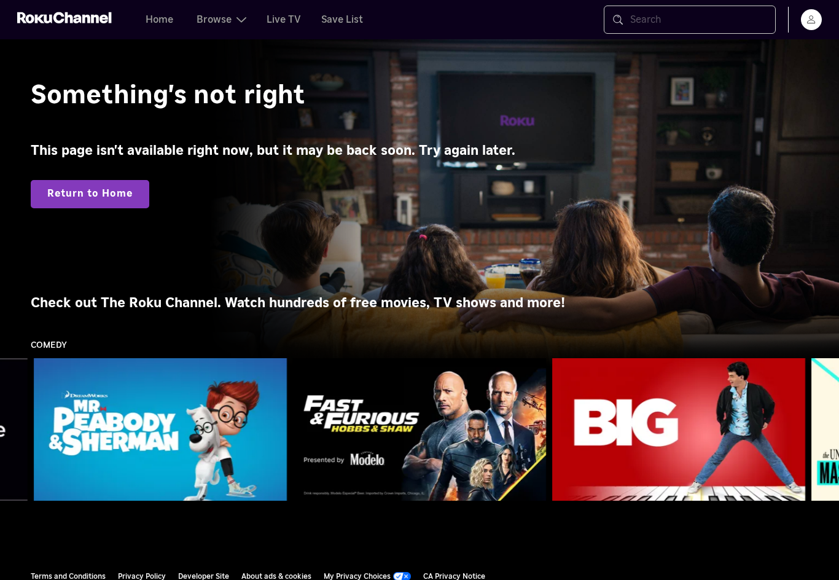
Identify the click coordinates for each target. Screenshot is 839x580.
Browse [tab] (214, 20)
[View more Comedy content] (823, 429)
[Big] (679, 429)
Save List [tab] (342, 20)
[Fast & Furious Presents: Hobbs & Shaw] (419, 429)
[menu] (811, 19)
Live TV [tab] (284, 20)
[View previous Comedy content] (15, 429)
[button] (162, 429)
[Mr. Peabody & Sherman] (160, 429)
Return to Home (90, 193)
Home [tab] (159, 20)
